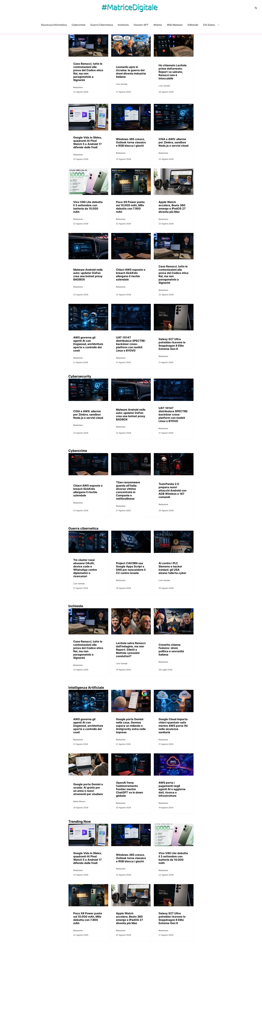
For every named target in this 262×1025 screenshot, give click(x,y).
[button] (256, 8)
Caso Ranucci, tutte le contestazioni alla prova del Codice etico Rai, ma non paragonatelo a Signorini (88, 72)
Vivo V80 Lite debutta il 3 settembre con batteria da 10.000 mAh (88, 206)
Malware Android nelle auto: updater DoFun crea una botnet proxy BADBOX (88, 274)
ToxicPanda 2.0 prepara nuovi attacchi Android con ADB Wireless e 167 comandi (172, 490)
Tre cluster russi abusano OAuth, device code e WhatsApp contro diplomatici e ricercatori (85, 568)
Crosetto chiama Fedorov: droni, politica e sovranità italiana (171, 649)
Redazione (78, 87)
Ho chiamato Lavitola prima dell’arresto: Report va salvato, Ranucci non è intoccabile (173, 72)
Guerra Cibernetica (101, 24)
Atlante (157, 24)
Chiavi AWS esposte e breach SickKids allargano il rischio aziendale (130, 274)
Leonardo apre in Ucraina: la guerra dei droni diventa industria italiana (131, 71)
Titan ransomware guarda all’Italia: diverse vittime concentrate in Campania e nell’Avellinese (128, 490)
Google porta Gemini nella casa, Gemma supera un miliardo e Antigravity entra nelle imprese (131, 726)
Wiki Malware (175, 24)
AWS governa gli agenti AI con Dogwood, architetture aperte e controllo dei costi (88, 344)
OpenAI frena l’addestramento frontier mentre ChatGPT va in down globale (129, 789)
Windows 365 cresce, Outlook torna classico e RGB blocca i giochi (131, 142)
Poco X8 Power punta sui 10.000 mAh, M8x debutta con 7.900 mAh (130, 206)
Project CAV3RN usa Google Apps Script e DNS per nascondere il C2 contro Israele (130, 568)
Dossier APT (141, 24)
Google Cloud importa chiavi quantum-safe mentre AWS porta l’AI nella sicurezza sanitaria (173, 726)
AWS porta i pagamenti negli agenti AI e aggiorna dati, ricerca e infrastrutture (172, 789)
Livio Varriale (121, 84)
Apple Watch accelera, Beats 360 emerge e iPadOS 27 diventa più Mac (172, 206)
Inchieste (123, 24)
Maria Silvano (79, 801)
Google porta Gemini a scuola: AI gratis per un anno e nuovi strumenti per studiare (88, 789)
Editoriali (193, 24)
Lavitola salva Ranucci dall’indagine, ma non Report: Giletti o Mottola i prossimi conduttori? (131, 649)
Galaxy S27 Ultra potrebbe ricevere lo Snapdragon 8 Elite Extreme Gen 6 (172, 344)
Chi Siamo (209, 24)
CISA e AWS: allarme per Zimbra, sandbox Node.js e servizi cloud (173, 142)
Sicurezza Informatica (54, 24)
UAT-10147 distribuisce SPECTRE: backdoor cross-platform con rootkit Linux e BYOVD (131, 344)
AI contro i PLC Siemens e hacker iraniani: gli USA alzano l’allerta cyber (172, 568)
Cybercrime (78, 24)
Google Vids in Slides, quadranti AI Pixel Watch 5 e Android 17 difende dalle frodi (87, 142)
